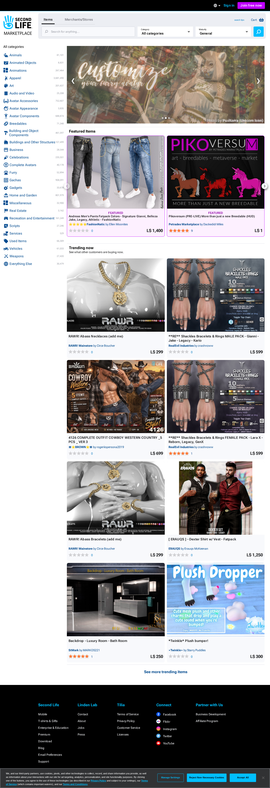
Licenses (123, 734)
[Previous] (67, 186)
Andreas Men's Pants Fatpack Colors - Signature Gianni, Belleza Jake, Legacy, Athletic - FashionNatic (113, 218)
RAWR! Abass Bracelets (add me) (95, 539)
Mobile (42, 714)
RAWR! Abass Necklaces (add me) (96, 336)
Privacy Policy (126, 721)
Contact (83, 714)
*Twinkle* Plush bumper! (188, 641)
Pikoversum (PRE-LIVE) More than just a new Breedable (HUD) (212, 216)
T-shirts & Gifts (48, 721)
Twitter (167, 736)
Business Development (211, 714)
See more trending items (166, 672)
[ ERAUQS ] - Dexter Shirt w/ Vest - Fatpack (202, 539)
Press (81, 734)
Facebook (169, 714)
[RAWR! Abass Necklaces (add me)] (116, 295)
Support (43, 761)
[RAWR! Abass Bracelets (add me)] (116, 498)
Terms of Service (128, 714)
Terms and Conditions (75, 784)
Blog (41, 748)
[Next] (264, 186)
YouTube (168, 743)
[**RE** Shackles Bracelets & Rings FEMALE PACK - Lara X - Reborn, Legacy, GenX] (216, 396)
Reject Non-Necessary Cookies (206, 777)
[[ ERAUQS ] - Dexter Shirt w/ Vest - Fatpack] (216, 498)
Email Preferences (50, 754)
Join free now (251, 5)
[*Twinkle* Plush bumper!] (216, 599)
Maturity (203, 29)
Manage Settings (170, 777)
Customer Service (128, 727)
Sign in (229, 5)
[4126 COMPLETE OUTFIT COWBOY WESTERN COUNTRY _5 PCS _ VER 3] (116, 396)
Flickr (166, 721)
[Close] (263, 777)
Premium (44, 734)
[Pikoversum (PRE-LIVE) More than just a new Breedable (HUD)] (216, 172)
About (82, 721)
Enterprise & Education (53, 727)
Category (145, 29)
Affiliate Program (207, 721)
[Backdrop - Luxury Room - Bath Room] (116, 599)
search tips (239, 20)
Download (45, 741)
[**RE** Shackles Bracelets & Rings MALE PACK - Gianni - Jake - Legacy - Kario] (216, 295)
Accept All (243, 777)
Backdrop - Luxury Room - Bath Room (98, 641)
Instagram (169, 729)
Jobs (81, 727)
